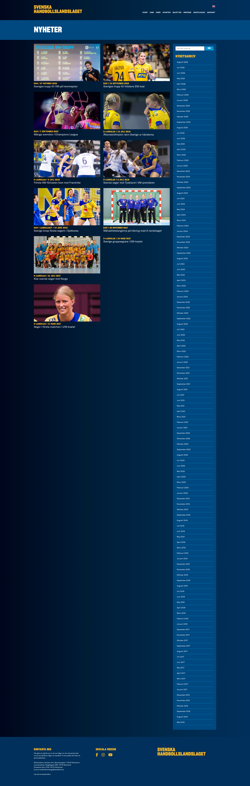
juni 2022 (181, 335)
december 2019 (183, 498)
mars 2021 (181, 417)
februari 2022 (183, 357)
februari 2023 (183, 291)
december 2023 (183, 237)
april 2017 (181, 673)
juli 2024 (181, 198)
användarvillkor (45, 774)
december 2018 (183, 564)
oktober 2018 (182, 575)
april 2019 (181, 542)
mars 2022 (181, 351)
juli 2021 (180, 395)
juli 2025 (181, 133)
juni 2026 (181, 73)
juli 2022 (181, 329)
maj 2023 (181, 275)
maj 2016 (181, 722)
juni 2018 (181, 597)
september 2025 (183, 122)
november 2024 (183, 176)
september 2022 (183, 318)
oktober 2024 (182, 182)
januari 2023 (182, 297)
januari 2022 (182, 362)
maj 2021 (181, 406)
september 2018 (183, 580)
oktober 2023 (182, 247)
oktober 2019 (182, 509)
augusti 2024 (182, 193)
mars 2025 (181, 155)
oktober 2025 (182, 116)
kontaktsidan (40, 758)
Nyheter (167, 12)
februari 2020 (183, 487)
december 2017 (183, 629)
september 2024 (183, 187)
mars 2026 (181, 89)
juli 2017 (180, 657)
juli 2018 (180, 591)
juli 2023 (181, 264)
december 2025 (183, 106)
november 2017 (183, 635)
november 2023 (183, 242)
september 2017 (183, 646)
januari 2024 (182, 231)
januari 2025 (182, 166)
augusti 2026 (182, 62)
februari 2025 (183, 160)
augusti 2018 (182, 586)
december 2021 (183, 367)
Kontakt (211, 12)
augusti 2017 (182, 651)
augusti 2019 (182, 520)
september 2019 (183, 515)
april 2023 (181, 280)
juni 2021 (181, 400)
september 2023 (183, 253)
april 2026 (181, 84)
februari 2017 (182, 684)
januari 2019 (182, 558)
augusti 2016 (182, 717)
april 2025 (181, 149)
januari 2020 (182, 493)
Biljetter (177, 12)
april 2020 (181, 477)
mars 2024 (181, 220)
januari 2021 (182, 427)
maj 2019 (181, 537)
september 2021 (183, 384)
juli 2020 (181, 460)
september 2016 (183, 711)
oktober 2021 (182, 378)
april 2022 (181, 346)
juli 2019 (180, 526)
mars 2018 (181, 613)
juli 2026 (181, 67)
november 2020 (183, 438)
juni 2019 (181, 531)
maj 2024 (181, 209)
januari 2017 (182, 689)
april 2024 (181, 215)
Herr (158, 12)
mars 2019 (181, 547)
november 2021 (183, 373)
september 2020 (184, 449)
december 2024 (183, 171)
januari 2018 (182, 624)
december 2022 (183, 302)
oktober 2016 (182, 706)
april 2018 (181, 607)
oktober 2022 (182, 313)
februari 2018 (182, 618)
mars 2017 (181, 678)
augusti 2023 (182, 258)
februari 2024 (183, 226)
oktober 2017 (182, 640)
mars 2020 (181, 482)
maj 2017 (180, 667)
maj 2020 (181, 471)
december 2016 (183, 695)
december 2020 (183, 433)
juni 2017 (181, 662)
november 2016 (183, 700)
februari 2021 (182, 422)
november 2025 (183, 111)
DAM (152, 12)
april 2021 (181, 411)
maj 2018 (181, 602)
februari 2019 (182, 553)
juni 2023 (181, 269)
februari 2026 (183, 95)
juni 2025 (181, 138)
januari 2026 (182, 100)
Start (145, 12)
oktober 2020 (182, 444)
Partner (187, 12)
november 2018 (183, 569)
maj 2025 (181, 144)
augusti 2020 (182, 455)
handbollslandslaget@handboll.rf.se (51, 770)
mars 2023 (181, 286)
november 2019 (183, 504)
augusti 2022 (182, 324)
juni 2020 (181, 466)
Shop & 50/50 (199, 12)
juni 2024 (181, 204)
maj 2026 (181, 78)
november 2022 (183, 307)
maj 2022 (181, 340)
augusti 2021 (182, 389)
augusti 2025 (182, 127)
